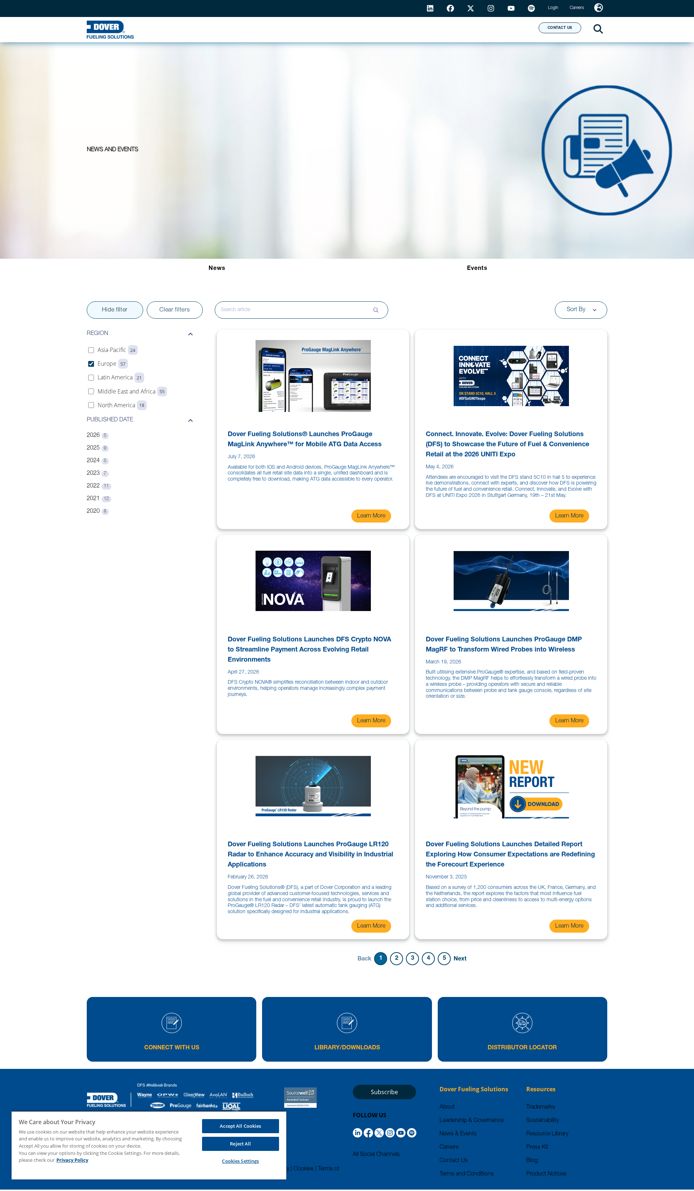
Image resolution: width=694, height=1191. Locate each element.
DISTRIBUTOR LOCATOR (522, 1048)
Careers (449, 1148)
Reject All (240, 1143)
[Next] (460, 958)
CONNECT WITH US (171, 1048)
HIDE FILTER (115, 310)
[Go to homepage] (110, 30)
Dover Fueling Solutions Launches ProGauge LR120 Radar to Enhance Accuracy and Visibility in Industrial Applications (310, 855)
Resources (366, 29)
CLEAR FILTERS (174, 310)
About (506, 29)
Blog (532, 1161)
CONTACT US (560, 28)
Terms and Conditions (467, 1174)
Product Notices (546, 1174)
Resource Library (547, 1134)
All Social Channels (376, 1155)
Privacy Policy (72, 1160)
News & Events (458, 1134)
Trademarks (540, 1107)
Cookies (304, 1169)
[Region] (598, 8)
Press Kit (537, 1148)
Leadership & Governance (472, 1121)
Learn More (371, 516)
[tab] (217, 269)
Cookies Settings (240, 1161)
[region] (149, 1145)
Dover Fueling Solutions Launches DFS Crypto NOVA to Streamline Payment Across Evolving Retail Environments (309, 650)
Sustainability (542, 1121)
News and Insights (439, 29)
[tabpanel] (347, 634)
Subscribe (384, 1092)
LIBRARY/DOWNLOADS (347, 1048)
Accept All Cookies (240, 1126)
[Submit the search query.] (376, 310)
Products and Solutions (283, 29)
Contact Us (454, 1161)
